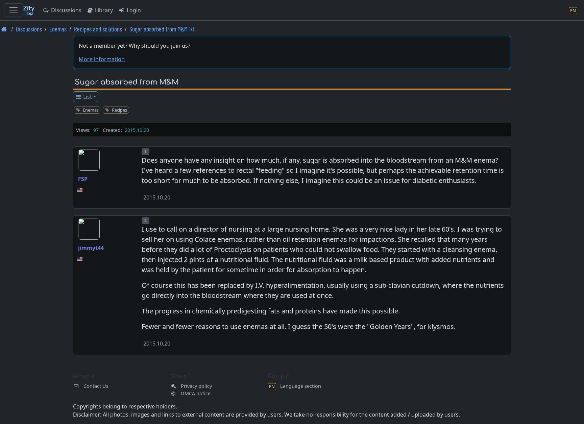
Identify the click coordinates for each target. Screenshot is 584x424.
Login (133, 10)
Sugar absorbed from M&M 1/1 (161, 29)
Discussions (65, 10)
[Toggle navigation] (13, 10)
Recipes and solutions (98, 29)
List (87, 96)
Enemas (58, 29)
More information (102, 59)
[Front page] (4, 29)
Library (103, 10)
